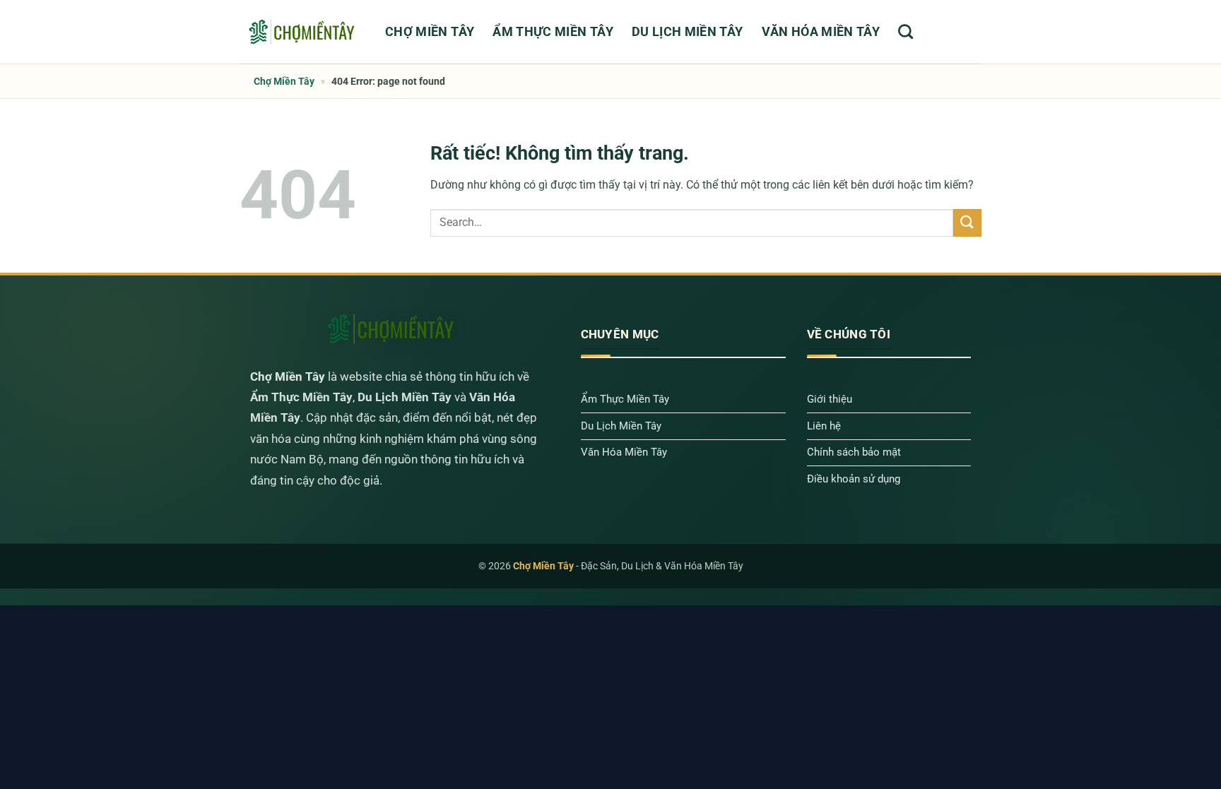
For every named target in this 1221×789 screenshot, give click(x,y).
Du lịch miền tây (687, 32)
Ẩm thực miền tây (552, 32)
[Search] (905, 31)
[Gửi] (967, 223)
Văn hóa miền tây (821, 32)
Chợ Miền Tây (429, 32)
